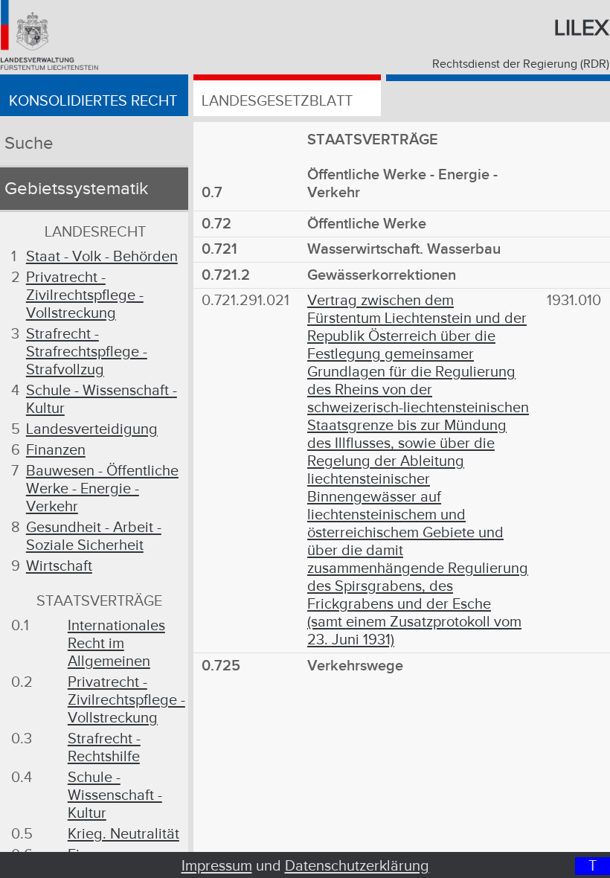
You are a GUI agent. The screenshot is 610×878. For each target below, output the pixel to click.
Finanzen (56, 450)
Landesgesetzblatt (277, 101)
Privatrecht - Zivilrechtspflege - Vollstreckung (85, 295)
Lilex (581, 28)
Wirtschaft (59, 566)
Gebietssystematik (76, 189)
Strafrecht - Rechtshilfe (104, 748)
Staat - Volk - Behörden (102, 257)
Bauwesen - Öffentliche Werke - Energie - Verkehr (102, 489)
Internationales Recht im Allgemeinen (116, 643)
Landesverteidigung (92, 429)
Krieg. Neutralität (123, 834)
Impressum (217, 866)
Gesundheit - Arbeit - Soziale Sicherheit (93, 536)
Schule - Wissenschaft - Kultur (115, 795)
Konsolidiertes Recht (93, 101)
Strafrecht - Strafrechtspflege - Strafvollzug (86, 352)
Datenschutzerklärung (357, 866)
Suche (29, 143)
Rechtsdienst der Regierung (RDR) (520, 64)
